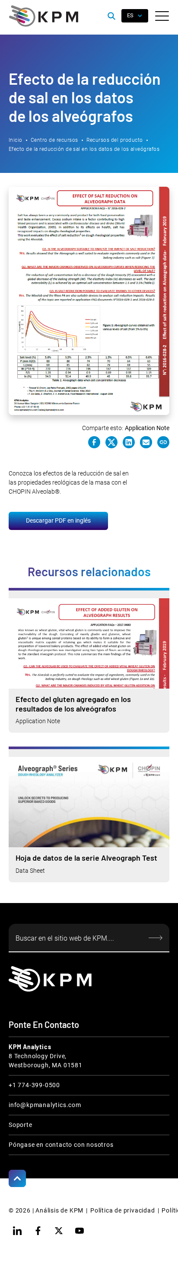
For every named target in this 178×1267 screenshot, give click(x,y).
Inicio (15, 140)
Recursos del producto (114, 140)
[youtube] (79, 1230)
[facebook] (38, 1230)
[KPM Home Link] (50, 979)
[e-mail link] (146, 442)
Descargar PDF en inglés (58, 520)
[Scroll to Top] (17, 1178)
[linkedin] (17, 1230)
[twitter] (58, 1230)
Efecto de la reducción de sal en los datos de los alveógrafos (84, 149)
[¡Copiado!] (163, 442)
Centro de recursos (54, 140)
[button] (162, 16)
